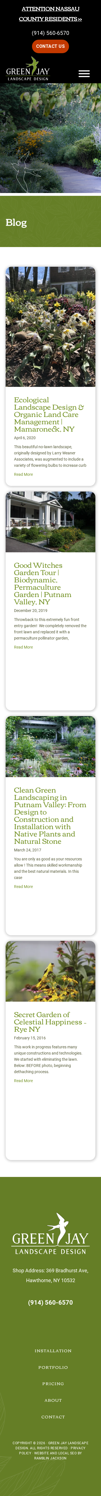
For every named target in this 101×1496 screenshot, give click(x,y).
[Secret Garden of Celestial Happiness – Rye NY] (50, 946)
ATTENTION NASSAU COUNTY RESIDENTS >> (50, 13)
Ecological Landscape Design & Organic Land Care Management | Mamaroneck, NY (49, 413)
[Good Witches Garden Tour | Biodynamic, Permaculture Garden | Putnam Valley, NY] (50, 496)
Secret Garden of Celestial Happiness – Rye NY (50, 1021)
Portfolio (53, 1367)
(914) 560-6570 (50, 33)
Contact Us (50, 46)
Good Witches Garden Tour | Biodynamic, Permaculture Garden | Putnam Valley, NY (43, 583)
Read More (23, 474)
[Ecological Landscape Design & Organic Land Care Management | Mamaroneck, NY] (50, 271)
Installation (53, 1350)
